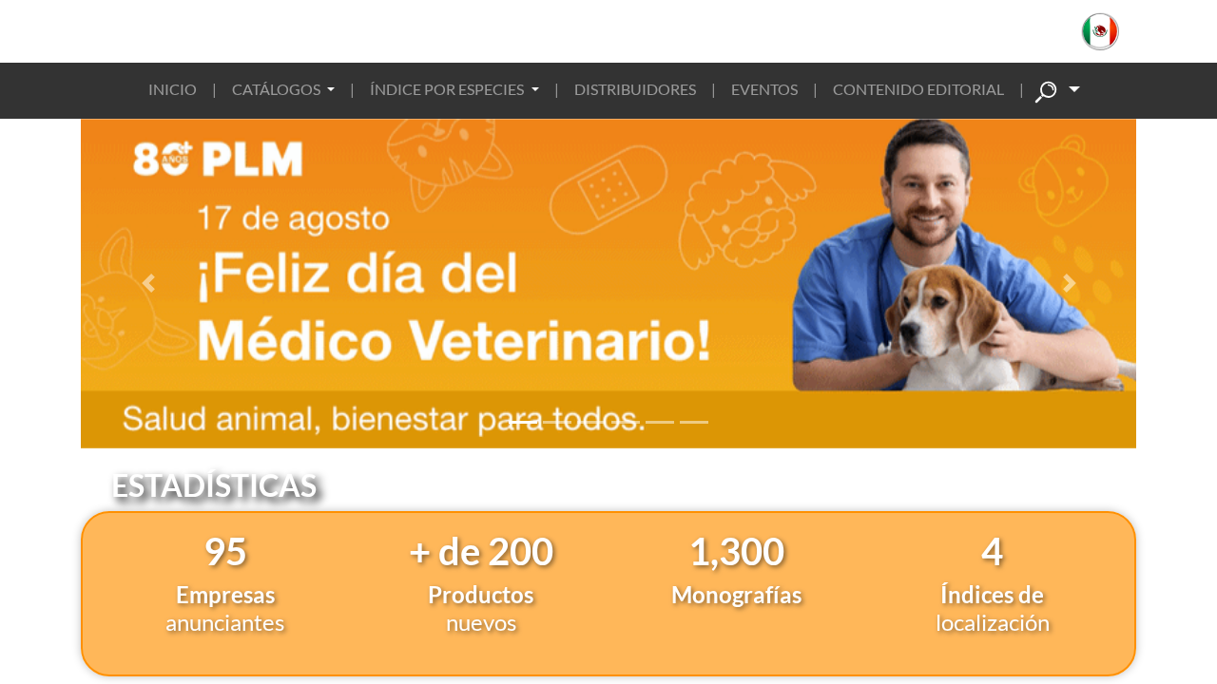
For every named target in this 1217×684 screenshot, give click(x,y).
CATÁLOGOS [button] (277, 89)
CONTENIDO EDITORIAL (918, 89)
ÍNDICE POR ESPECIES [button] (448, 89)
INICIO (172, 89)
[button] (1110, 31)
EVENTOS (764, 89)
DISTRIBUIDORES (635, 89)
